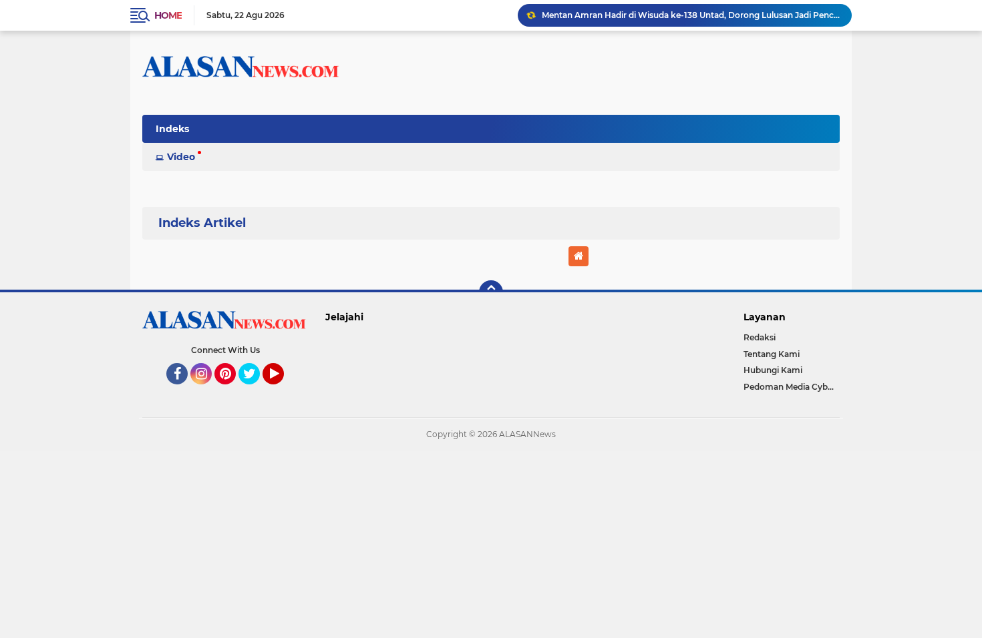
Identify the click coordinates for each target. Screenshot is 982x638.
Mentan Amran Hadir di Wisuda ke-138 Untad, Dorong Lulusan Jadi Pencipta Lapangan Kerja (691, 15)
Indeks (172, 129)
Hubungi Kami (773, 370)
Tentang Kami (772, 354)
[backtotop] (491, 292)
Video (181, 157)
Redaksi (760, 337)
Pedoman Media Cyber (790, 387)
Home (168, 15)
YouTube (282, 390)
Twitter (255, 390)
